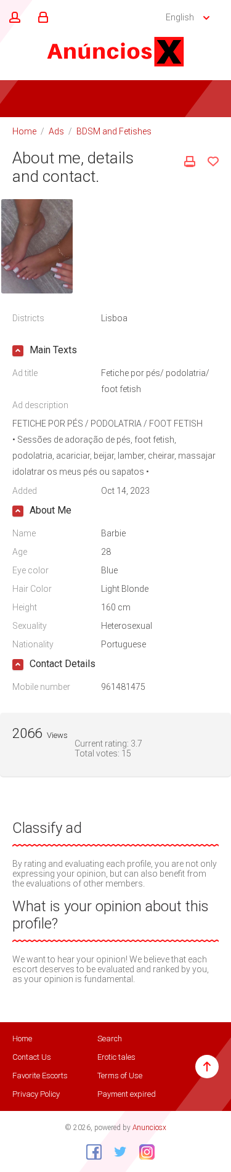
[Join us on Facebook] (89, 1151)
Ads (56, 131)
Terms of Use (119, 1075)
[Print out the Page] (189, 161)
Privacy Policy (36, 1094)
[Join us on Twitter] (115, 1151)
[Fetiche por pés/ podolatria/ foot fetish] (37, 245)
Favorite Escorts (40, 1075)
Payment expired (126, 1094)
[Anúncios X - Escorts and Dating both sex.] (116, 51)
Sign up (13, 18)
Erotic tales (116, 1057)
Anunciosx (149, 1127)
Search (109, 1038)
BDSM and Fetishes (114, 131)
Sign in (41, 18)
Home (24, 131)
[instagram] (142, 1151)
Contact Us (31, 1057)
